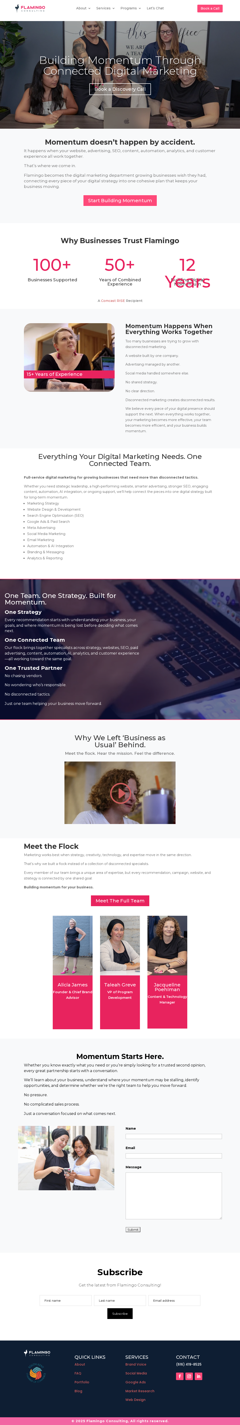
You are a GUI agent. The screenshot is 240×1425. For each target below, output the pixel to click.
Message (134, 1167)
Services (103, 8)
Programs (128, 8)
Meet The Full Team (120, 901)
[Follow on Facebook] (180, 1376)
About (81, 8)
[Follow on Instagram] (189, 1376)
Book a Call (210, 8)
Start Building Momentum (120, 200)
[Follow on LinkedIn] (198, 1376)
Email (130, 1148)
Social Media (136, 1373)
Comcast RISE (113, 301)
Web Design (135, 1399)
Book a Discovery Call (120, 89)
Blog (78, 1391)
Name (131, 1128)
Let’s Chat (155, 8)
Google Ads (135, 1382)
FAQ (78, 1373)
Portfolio (82, 1382)
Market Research (139, 1391)
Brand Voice (135, 1364)
